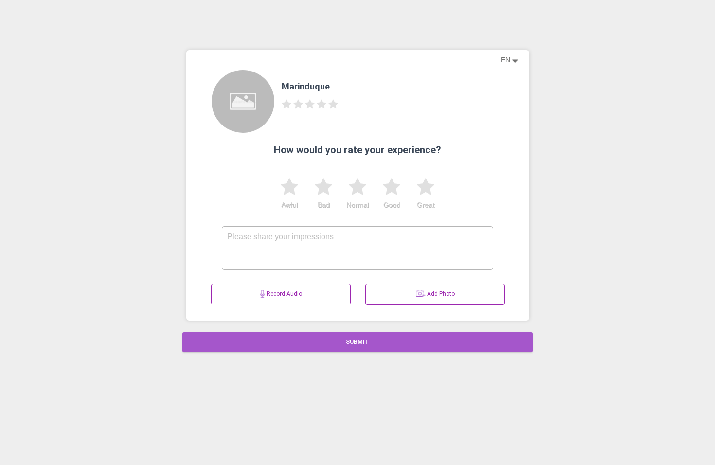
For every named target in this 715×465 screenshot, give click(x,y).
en (506, 60)
